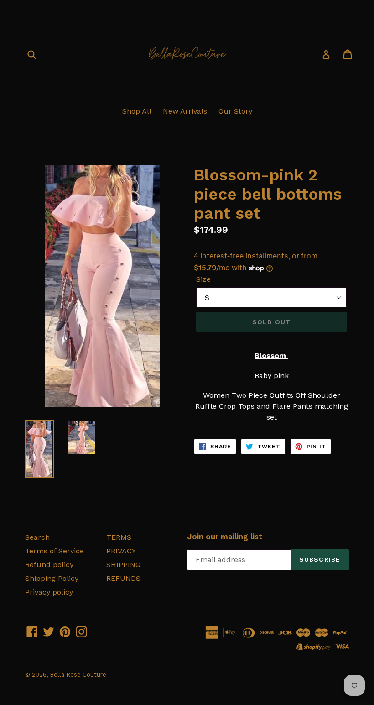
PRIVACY (121, 551)
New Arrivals (185, 111)
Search (37, 537)
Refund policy (49, 564)
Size (203, 279)
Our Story (235, 111)
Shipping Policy (51, 578)
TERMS (118, 537)
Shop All (136, 111)
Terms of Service (54, 551)
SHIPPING (123, 564)
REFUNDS (123, 578)
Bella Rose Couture (78, 674)
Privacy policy (49, 592)
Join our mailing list (224, 536)
